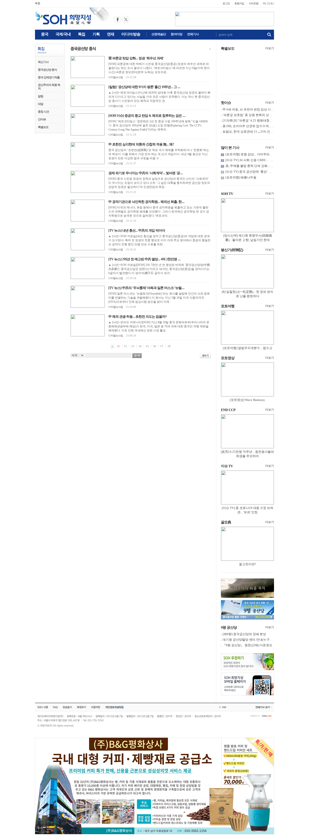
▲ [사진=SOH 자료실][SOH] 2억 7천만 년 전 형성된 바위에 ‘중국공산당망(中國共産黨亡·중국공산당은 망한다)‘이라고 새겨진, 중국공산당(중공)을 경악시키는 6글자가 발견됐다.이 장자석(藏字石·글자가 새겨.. (159, 269)
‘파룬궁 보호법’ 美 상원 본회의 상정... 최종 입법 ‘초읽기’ (261, 115)
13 (132, 346)
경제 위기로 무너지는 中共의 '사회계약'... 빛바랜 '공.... (145, 173)
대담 (40, 104)
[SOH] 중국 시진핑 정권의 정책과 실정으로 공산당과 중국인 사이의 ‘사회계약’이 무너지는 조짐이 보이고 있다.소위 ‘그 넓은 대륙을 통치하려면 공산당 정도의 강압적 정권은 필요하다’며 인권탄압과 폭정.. (159, 183)
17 (161, 346)
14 (140, 346)
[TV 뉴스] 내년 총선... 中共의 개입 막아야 (136, 230)
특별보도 (43, 127)
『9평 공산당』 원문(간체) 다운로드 (247, 645)
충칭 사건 (43, 111)
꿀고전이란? (247, 564)
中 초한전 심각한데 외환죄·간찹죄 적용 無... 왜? (141, 144)
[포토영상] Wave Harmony (247, 400)
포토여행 (227, 306)
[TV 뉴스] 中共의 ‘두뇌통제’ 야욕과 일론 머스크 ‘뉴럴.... (146, 288)
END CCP (228, 410)
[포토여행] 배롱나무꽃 (240, 177)
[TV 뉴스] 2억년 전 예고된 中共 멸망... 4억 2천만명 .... (144, 259)
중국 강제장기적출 (49, 77)
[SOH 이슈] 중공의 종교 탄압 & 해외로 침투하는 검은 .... (146, 115)
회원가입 (239, 3)
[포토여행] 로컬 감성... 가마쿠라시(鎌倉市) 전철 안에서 (263, 154)
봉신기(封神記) (232, 250)
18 (169, 346)
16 (154, 346)
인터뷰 (42, 119)
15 (147, 346)
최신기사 (43, 62)
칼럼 (40, 96)
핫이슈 (226, 103)
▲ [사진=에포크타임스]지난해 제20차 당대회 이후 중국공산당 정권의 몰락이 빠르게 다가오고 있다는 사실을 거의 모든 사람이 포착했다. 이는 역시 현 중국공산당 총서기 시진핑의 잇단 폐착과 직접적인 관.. (159, 97)
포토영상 (227, 358)
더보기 (269, 48)
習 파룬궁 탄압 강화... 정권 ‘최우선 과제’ (136, 58)
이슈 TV (227, 466)
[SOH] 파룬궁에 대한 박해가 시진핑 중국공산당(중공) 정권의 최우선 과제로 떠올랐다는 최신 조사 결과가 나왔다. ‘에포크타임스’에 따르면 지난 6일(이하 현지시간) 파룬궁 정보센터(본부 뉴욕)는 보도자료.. (159, 68)
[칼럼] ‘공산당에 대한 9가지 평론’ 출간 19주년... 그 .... (144, 87)
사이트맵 (253, 3)
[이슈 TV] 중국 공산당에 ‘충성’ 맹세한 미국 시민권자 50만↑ (266, 171)
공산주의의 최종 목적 (49, 86)
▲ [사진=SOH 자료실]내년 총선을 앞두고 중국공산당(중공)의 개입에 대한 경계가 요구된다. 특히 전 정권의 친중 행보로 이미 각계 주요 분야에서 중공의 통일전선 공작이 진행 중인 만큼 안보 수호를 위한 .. (159, 240)
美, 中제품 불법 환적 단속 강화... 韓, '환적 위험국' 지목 (262, 166)
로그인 (226, 3)
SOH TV (227, 194)
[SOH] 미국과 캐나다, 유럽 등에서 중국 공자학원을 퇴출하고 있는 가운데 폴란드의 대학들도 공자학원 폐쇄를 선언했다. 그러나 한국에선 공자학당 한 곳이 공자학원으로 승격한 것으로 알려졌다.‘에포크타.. (158, 211)
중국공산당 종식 (47, 69)
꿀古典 (226, 522)
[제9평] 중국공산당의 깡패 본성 (244, 634)
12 (125, 346)
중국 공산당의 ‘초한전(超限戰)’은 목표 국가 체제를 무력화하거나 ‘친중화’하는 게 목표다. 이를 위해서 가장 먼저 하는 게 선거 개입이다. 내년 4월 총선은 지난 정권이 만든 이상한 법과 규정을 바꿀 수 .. (158, 154)
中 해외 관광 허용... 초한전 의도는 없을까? (137, 316)
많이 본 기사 (230, 148)
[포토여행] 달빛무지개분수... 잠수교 (247, 348)
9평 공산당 (229, 627)
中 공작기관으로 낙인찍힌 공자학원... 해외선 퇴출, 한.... (146, 202)
